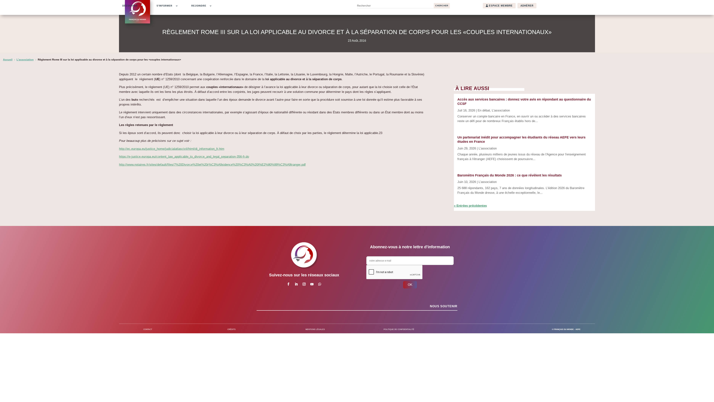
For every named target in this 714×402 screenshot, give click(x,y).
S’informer (164, 5)
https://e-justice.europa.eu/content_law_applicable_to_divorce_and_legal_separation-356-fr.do (184, 156)
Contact (147, 329)
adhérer (526, 5)
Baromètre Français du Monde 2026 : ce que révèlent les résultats (509, 175)
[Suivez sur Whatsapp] (319, 284)
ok (410, 284)
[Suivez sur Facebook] (288, 284)
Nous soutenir (443, 306)
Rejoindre (198, 5)
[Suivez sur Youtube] (312, 284)
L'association (501, 110)
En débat (484, 110)
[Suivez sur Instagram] (304, 284)
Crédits (231, 329)
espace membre (501, 5)
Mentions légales (315, 329)
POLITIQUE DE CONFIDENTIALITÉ (399, 329)
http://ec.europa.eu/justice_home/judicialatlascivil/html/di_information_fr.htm (171, 149)
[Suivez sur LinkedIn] (296, 284)
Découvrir (130, 5)
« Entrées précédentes (470, 206)
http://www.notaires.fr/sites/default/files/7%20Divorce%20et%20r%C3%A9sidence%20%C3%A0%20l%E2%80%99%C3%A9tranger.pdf (212, 164)
